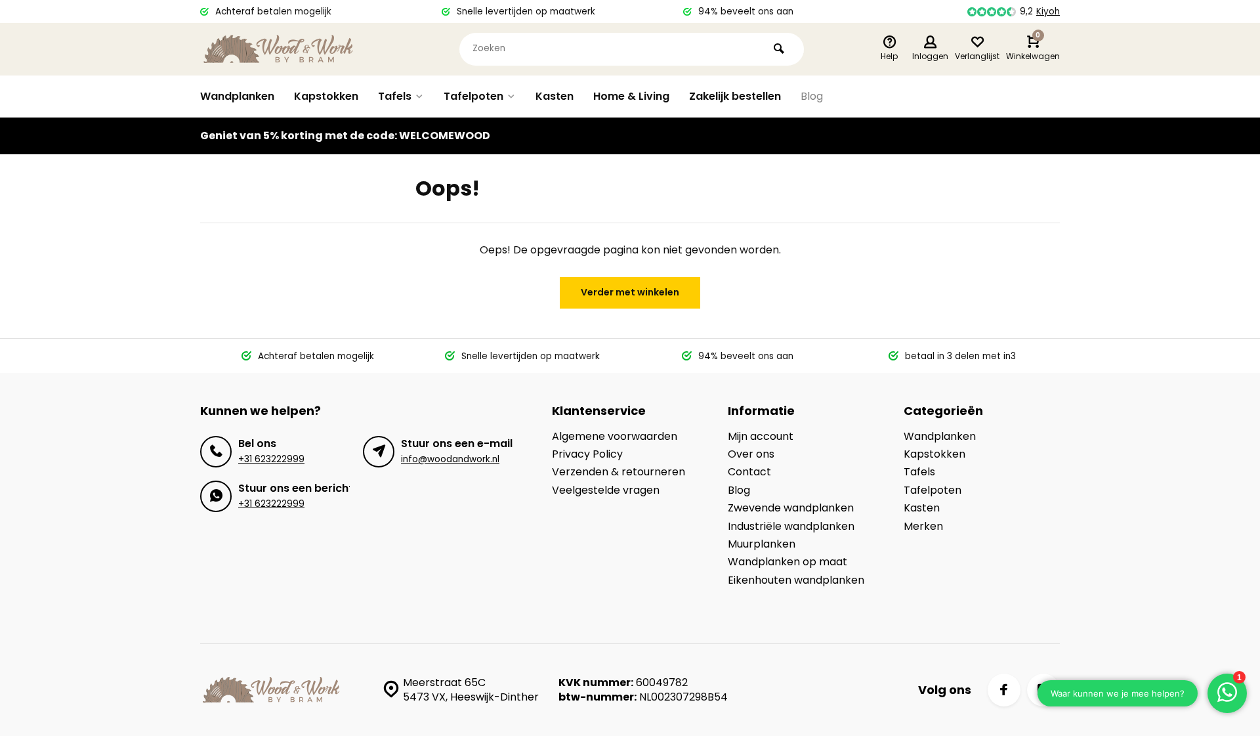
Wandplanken (237, 96)
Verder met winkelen (630, 292)
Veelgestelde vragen (606, 490)
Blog (812, 96)
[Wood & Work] (279, 49)
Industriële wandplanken (791, 526)
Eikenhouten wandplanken (796, 580)
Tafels (394, 96)
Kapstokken (326, 96)
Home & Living (631, 96)
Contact (749, 472)
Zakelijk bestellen (735, 96)
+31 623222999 (271, 459)
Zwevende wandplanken (791, 508)
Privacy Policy (587, 454)
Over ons (751, 454)
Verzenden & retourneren (618, 472)
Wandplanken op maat (787, 562)
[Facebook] (1004, 690)
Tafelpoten (473, 96)
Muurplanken (761, 544)
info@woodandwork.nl (450, 459)
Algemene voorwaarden (614, 436)
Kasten (555, 96)
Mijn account (760, 436)
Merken (923, 526)
